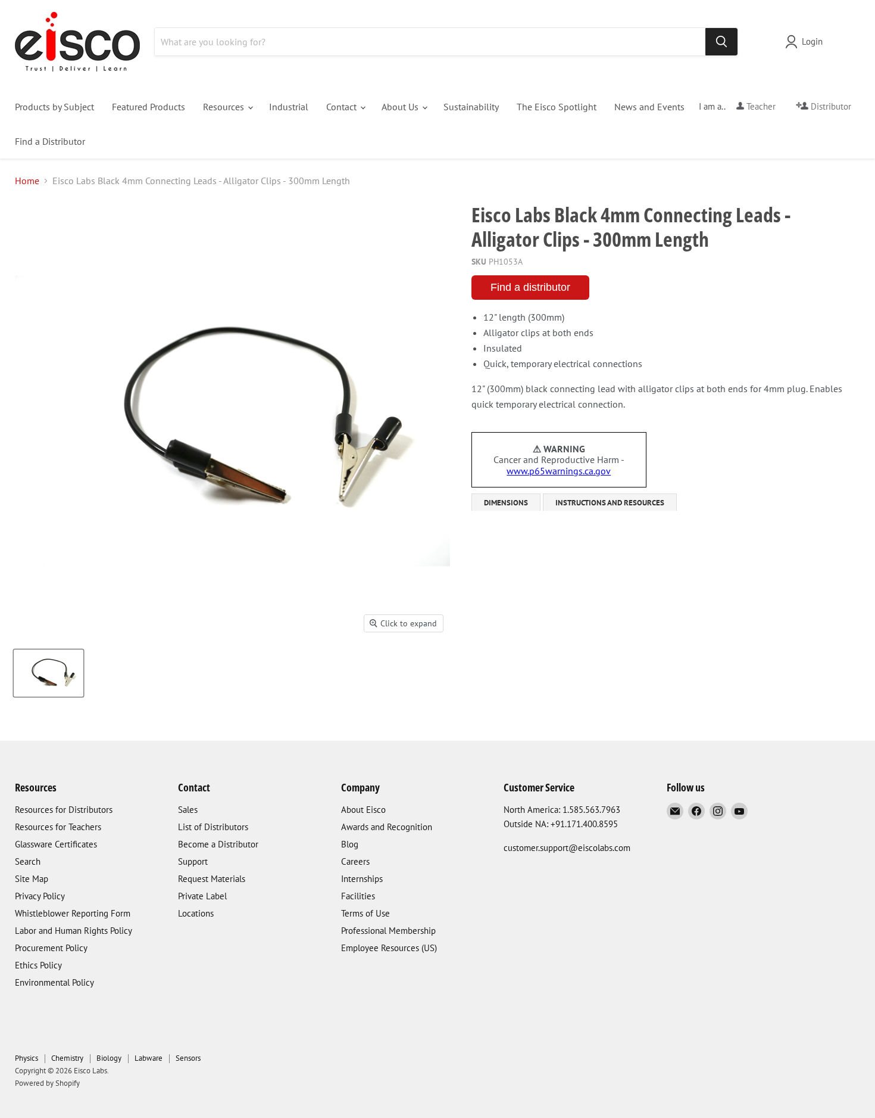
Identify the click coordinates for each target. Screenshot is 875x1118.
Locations (196, 913)
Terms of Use (365, 913)
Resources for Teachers (58, 827)
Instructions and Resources (609, 503)
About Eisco (363, 809)
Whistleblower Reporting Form (72, 913)
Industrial (288, 107)
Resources (224, 107)
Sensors (188, 1058)
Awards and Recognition (386, 827)
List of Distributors (213, 827)
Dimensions (506, 503)
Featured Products (148, 107)
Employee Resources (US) (389, 948)
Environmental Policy (54, 982)
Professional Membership (388, 930)
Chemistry (67, 1058)
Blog (349, 844)
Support (193, 861)
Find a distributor (530, 287)
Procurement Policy (51, 948)
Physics (26, 1058)
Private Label (202, 896)
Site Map (31, 878)
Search (27, 861)
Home (27, 180)
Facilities (358, 896)
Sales (188, 809)
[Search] (721, 41)
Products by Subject (54, 107)
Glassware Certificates (56, 844)
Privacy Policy (40, 896)
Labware (148, 1058)
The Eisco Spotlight (556, 107)
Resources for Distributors (63, 809)
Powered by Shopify (47, 1083)
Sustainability (471, 107)
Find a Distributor (50, 141)
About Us (401, 107)
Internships (362, 878)
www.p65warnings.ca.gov (559, 471)
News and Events (649, 107)
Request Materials (211, 878)
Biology (108, 1058)
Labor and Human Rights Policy (73, 930)
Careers (355, 861)
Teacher (760, 106)
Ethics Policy (38, 965)
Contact (342, 107)
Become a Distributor (218, 844)
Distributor (829, 106)
